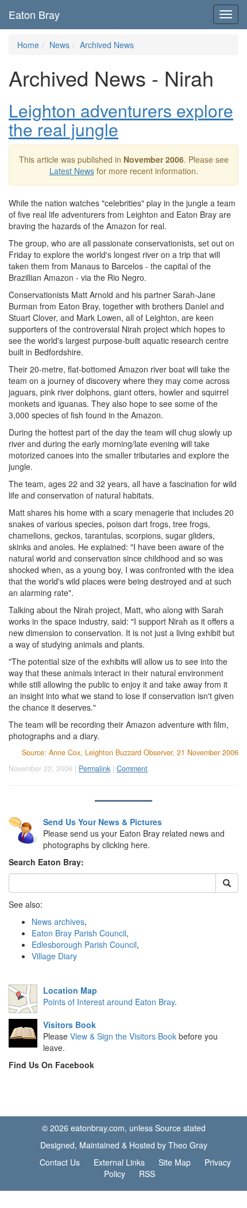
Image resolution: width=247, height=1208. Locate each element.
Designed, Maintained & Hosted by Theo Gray (123, 1145)
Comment (132, 768)
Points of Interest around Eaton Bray (109, 1001)
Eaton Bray (34, 14)
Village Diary (54, 956)
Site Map (175, 1162)
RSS (147, 1173)
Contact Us (60, 1162)
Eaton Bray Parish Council (79, 933)
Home (28, 44)
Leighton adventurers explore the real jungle (121, 120)
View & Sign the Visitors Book (123, 1036)
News (59, 44)
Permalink (94, 768)
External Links (119, 1162)
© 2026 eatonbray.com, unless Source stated (124, 1128)
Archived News (107, 44)
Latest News (71, 171)
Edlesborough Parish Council (84, 944)
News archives (58, 921)
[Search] (226, 883)
